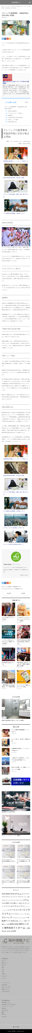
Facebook (5, 1018)
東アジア (27, 922)
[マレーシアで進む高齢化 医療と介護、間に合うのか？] (16, 186)
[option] (16, 711)
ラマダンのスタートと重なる (15, 113)
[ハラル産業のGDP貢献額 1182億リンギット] (16, 205)
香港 (14, 932)
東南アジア (10, 586)
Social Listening (5, 993)
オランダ (9, 901)
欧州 (9, 925)
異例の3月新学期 (12, 111)
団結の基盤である (12, 121)
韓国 (12, 932)
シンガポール (20, 905)
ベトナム (27, 915)
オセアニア (4, 902)
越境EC (5, 932)
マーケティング (17, 919)
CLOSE (26, 102)
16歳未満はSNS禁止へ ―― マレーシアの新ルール (15, 161)
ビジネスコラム (6, 588)
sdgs (20, 895)
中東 (3, 971)
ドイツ (26, 908)
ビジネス (19, 911)
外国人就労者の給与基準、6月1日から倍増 (13, 177)
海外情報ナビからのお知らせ (9, 1006)
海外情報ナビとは (6, 1004)
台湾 (12, 922)
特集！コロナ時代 (6, 988)
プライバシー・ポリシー (8, 1008)
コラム (26, 901)
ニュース (11, 911)
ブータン (22, 915)
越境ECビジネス (6, 991)
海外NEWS (4, 986)
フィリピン (15, 915)
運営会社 (4, 1010)
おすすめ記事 (16, 697)
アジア (24, 895)
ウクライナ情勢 (27, 898)
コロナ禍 (12, 905)
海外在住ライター (17, 586)
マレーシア (5, 586)
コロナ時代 (5, 905)
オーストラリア (15, 902)
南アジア (7, 922)
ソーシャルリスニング (13, 908)
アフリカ (4, 980)
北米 (3, 973)
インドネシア (19, 898)
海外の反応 (14, 926)
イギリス (7, 898)
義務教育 (10, 115)
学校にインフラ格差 (13, 119)
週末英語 (9, 932)
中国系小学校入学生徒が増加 (15, 117)
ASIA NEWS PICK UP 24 (10, 895)
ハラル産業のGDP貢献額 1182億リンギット (14, 213)
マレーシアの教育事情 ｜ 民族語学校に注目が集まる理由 (15, 107)
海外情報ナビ (16, 2)
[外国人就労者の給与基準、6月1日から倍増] (16, 170)
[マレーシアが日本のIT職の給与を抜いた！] (16, 536)
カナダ (21, 902)
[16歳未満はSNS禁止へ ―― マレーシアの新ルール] (16, 153)
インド (12, 898)
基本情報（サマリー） (19, 922)
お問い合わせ (5, 1012)
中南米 (3, 975)
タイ (24, 908)
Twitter (4, 1015)
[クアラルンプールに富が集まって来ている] (16, 520)
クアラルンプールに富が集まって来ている (13, 527)
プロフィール (23, 575)
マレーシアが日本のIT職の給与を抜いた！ (13, 544)
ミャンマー (24, 919)
